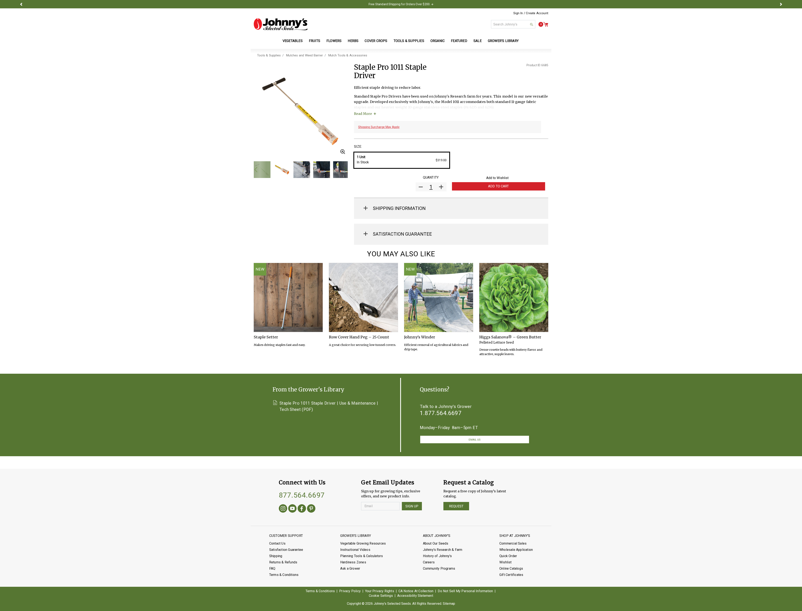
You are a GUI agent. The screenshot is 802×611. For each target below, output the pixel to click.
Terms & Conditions (284, 575)
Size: (358, 147)
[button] (21, 4)
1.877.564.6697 (441, 413)
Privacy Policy (350, 591)
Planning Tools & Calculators (361, 556)
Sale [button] (477, 41)
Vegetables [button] (293, 41)
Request (456, 506)
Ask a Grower (350, 568)
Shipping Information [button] (399, 208)
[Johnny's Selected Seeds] (280, 24)
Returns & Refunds (283, 562)
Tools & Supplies (269, 55)
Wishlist (505, 562)
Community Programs (439, 568)
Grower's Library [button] (503, 41)
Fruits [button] (314, 41)
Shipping (275, 556)
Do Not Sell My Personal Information (465, 591)
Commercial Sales (513, 543)
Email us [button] (474, 439)
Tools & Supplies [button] (409, 41)
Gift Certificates (511, 575)
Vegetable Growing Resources (363, 543)
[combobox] (513, 24)
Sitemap (449, 604)
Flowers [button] (333, 41)
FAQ (272, 568)
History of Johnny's (437, 556)
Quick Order (508, 556)
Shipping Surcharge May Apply (379, 127)
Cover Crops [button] (376, 41)
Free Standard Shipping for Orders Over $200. (399, 4)
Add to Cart (498, 186)
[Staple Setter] (288, 297)
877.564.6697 (302, 495)
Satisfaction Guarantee (286, 550)
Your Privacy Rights (379, 591)
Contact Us (277, 543)
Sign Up (411, 506)
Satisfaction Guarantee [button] (402, 234)
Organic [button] (437, 41)
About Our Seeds (435, 543)
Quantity (431, 177)
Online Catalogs (511, 568)
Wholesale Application (516, 550)
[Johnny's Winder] (438, 297)
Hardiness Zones (353, 562)
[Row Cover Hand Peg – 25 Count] (363, 297)
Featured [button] (459, 41)
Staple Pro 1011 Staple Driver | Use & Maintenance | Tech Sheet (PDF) (328, 406)
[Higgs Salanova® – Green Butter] (513, 297)
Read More (363, 114)
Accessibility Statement (415, 596)
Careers (429, 562)
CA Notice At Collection (416, 591)
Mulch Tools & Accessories (347, 55)
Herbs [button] (353, 41)
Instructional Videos (355, 550)
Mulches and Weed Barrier (304, 55)
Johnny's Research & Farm (442, 550)
